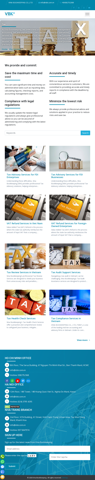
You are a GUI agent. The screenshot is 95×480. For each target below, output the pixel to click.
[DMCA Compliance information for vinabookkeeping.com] (12, 406)
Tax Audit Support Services (65, 272)
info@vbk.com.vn (18, 370)
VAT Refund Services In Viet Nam (25, 223)
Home (4, 49)
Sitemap (65, 478)
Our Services (15, 49)
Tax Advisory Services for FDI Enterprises (22, 176)
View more (82, 340)
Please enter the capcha (16, 455)
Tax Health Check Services (21, 318)
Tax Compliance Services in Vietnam (66, 320)
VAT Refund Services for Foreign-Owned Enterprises (69, 225)
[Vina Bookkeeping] (10, 14)
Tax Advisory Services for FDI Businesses (67, 176)
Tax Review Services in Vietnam (24, 272)
